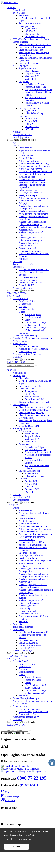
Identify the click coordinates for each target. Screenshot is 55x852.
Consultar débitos (27, 155)
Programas (24, 81)
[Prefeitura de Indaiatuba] (16, 766)
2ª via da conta (25, 147)
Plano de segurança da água (31, 50)
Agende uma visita (27, 68)
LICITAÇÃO (13, 296)
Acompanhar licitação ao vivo (27, 354)
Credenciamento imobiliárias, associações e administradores (32, 180)
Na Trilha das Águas (34, 84)
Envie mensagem (11, 796)
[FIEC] (25, 771)
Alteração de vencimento (30, 169)
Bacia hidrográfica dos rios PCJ (33, 47)
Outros (22, 312)
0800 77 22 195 (31, 778)
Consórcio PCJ (32, 126)
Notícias (17, 132)
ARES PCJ (30, 124)
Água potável (31, 28)
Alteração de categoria (29, 161)
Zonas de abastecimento (30, 23)
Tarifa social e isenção (23, 264)
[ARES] (39, 771)
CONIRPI (29, 129)
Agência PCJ (31, 121)
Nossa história (19, 10)
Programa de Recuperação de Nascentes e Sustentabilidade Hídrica (38, 92)
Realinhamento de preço (30, 346)
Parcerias (23, 116)
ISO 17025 (30, 31)
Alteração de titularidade (30, 200)
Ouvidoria (8, 800)
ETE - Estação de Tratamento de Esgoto (31, 39)
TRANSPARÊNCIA (17, 293)
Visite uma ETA (32, 76)
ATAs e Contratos (21, 341)
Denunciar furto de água (30, 251)
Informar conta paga (28, 190)
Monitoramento (32, 34)
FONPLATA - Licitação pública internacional (36, 329)
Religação (23, 203)
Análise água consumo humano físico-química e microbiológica (33, 212)
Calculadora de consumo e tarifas (34, 269)
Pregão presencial (33, 317)
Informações (18, 267)
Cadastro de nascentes (29, 63)
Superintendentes (21, 137)
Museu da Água (32, 71)
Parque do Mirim (32, 73)
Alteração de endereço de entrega (34, 163)
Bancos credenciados (28, 277)
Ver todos (23, 259)
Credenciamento (26, 309)
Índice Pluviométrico (22, 134)
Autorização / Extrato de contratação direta (32, 338)
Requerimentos (20, 343)
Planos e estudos (20, 42)
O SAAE (11, 7)
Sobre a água (19, 12)
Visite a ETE (31, 79)
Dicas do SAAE (26, 285)
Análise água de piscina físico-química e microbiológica (33, 223)
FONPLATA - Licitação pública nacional (36, 323)
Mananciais (24, 15)
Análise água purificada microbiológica (30, 244)
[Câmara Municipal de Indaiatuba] (20, 768)
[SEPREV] (10, 771)
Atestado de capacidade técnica (33, 349)
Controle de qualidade (35, 36)
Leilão (28, 319)
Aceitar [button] (16, 847)
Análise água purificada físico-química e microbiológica (33, 239)
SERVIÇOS (12, 142)
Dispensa (23, 306)
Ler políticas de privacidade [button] (19, 839)
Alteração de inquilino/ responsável (35, 198)
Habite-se (23, 256)
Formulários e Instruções (30, 282)
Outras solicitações (27, 351)
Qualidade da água (27, 26)
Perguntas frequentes (28, 280)
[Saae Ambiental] (9, 2)
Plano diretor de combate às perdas (35, 44)
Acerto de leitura (26, 158)
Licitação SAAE (20, 298)
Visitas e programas (22, 65)
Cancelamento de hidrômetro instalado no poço (32, 175)
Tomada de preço (33, 314)
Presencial (17, 261)
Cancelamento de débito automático (35, 171)
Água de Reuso (32, 110)
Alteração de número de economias (35, 166)
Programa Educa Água (35, 87)
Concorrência (25, 304)
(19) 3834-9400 (29, 785)
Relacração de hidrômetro (31, 192)
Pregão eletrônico (27, 301)
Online (16, 145)
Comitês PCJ (31, 118)
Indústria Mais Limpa (34, 113)
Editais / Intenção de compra (26, 335)
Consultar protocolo (28, 248)
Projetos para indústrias (29, 108)
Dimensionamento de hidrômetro (34, 253)
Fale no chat (9, 792)
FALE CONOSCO (16, 362)
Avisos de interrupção (23, 288)
